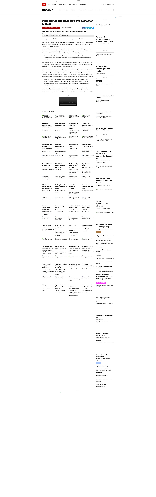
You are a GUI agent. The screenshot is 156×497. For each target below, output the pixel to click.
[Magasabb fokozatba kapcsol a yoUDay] (105, 217)
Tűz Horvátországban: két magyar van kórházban (61, 266)
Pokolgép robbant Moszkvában (46, 286)
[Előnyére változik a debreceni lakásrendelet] (105, 105)
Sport (98, 10)
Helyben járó (62, 10)
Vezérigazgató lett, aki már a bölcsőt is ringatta (105, 96)
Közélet (85, 10)
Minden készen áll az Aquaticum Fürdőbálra (103, 380)
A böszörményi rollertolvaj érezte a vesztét (103, 69)
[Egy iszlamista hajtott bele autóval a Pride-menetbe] (61, 279)
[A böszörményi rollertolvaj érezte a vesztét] (105, 59)
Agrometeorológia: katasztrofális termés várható (104, 267)
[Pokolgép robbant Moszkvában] (48, 279)
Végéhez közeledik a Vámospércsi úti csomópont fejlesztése (104, 129)
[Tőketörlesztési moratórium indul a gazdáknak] (61, 158)
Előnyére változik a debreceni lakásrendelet (103, 113)
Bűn (95, 10)
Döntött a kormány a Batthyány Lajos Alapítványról (74, 165)
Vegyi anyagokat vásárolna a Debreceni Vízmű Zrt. (103, 298)
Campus (68, 10)
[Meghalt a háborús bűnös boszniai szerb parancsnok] (88, 139)
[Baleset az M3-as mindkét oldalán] (48, 219)
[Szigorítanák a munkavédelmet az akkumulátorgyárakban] (48, 118)
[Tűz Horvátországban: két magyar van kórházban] (61, 258)
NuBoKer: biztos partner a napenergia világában (102, 334)
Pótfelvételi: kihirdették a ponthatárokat (48, 164)
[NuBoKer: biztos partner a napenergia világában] (105, 326)
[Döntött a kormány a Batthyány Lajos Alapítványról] (75, 158)
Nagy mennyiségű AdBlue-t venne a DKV (104, 316)
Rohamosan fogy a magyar (73, 145)
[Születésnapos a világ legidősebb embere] (88, 241)
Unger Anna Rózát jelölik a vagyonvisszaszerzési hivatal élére (87, 166)
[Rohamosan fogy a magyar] (75, 139)
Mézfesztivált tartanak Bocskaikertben (101, 355)
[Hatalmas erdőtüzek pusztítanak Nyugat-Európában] (88, 279)
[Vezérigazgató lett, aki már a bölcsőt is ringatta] (105, 89)
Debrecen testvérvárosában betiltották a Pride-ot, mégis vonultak (74, 288)
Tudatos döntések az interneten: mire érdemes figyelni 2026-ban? (104, 155)
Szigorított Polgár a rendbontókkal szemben (104, 236)
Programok (90, 10)
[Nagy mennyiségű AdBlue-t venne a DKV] (105, 308)
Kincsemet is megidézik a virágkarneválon (102, 376)
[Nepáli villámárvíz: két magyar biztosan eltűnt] (75, 241)
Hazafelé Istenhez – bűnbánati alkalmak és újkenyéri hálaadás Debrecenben (103, 370)
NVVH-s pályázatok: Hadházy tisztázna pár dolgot (61, 125)
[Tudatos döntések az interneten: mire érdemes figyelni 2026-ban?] (105, 144)
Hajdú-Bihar (73, 10)
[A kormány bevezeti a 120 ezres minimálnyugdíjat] (88, 219)
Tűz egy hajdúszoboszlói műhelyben (102, 203)
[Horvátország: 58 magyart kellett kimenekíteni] (48, 258)
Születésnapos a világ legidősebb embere (87, 247)
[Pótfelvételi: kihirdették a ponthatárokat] (48, 158)
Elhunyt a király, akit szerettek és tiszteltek (47, 145)
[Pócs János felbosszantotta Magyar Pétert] (61, 139)
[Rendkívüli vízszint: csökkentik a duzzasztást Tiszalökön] (75, 118)
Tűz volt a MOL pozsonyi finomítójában (88, 265)
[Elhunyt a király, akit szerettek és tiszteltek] (48, 139)
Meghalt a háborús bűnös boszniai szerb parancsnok (87, 146)
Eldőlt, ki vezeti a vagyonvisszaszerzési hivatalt (87, 125)
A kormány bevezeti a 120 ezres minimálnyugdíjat (87, 227)
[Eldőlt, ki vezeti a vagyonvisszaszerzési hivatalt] (88, 118)
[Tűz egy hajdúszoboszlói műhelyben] (105, 194)
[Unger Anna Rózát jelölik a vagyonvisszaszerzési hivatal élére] (88, 158)
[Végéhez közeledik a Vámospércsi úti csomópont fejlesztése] (105, 121)
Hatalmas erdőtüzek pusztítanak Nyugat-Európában (87, 287)
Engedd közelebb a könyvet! (103, 366)
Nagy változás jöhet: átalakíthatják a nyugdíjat (105, 259)
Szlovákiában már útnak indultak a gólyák (74, 265)
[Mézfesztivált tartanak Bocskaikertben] (105, 347)
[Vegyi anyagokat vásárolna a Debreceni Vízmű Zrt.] (105, 290)
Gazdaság (79, 10)
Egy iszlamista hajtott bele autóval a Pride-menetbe (60, 287)
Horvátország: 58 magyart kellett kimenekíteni (46, 266)
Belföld (45, 27)
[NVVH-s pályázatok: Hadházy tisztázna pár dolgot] (61, 118)
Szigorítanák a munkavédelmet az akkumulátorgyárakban (48, 125)
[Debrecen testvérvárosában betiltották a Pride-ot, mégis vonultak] (75, 279)
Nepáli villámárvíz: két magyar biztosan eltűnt (74, 247)
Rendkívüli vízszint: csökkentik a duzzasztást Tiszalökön (73, 126)
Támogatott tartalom (105, 10)
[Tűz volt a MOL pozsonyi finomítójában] (88, 258)
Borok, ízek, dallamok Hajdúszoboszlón (101, 385)
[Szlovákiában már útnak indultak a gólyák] (75, 258)
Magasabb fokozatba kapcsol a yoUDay (104, 226)
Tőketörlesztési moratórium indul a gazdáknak (60, 165)
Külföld (51, 27)
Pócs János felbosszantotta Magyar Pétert (59, 146)
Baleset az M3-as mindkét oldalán (46, 226)
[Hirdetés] (78, 1)
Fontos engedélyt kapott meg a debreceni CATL (103, 250)
